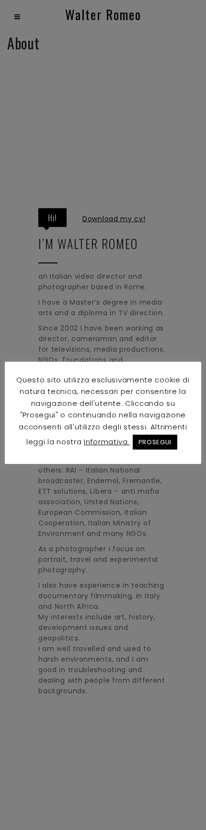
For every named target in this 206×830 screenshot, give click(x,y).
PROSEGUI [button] (155, 442)
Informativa (107, 442)
